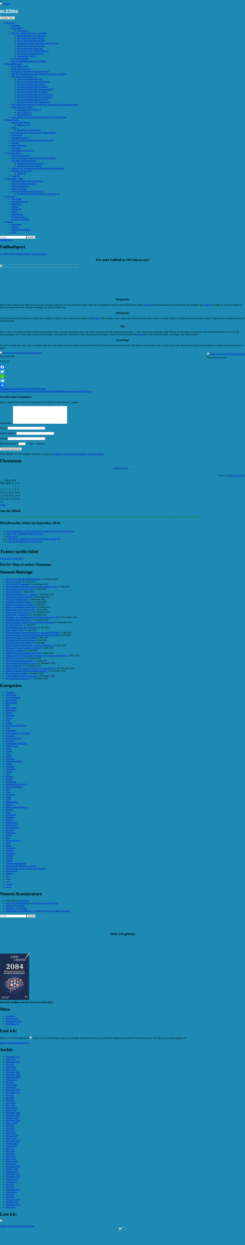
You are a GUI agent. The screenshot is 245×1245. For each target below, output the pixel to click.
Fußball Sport (6, 240)
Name (3, 428)
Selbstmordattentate (20, 186)
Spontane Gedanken (20, 219)
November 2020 (13, 1115)
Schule (9, 835)
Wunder (9, 873)
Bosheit (9, 713)
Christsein (10, 715)
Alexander (10, 908)
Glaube (9, 771)
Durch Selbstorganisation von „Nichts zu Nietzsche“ (29, 645)
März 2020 (10, 1133)
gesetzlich (10, 766)
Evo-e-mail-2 (23, 30)
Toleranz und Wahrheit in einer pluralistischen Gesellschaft (37, 168)
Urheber (9, 858)
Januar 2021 (11, 1110)
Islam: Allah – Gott (14, 178)
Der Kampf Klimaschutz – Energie (21, 594)
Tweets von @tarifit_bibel (11, 558)
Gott (8, 774)
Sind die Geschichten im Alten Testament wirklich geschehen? (39, 74)
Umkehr (9, 855)
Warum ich (16, 209)
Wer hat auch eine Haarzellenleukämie (23, 579)
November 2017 (13, 1176)
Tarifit (14, 212)
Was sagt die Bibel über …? (23, 76)
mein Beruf (16, 199)
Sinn (8, 838)
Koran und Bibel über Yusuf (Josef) (27, 181)
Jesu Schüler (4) (24, 115)
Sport (29, 389)
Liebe (97, 318)
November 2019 (13, 1141)
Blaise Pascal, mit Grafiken (29, 166)
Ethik (13, 127)
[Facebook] (122, 367)
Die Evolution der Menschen (30, 48)
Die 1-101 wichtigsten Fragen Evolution (25, 534)
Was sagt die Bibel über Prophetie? (32, 86)
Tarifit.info (10, 848)
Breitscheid (16, 204)
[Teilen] (122, 385)
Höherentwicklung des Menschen (21, 637)
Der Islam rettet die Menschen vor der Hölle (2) (38, 194)
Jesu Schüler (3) (24, 112)
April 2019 (10, 1156)
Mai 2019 (10, 1153)
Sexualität (15, 148)
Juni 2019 (10, 1151)
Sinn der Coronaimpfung (17, 599)
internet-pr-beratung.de (236, 475)
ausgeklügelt (11, 700)
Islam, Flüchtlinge (14, 787)
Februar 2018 (12, 1171)
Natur (8, 812)
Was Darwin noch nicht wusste (31, 46)
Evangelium (16, 135)
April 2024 (10, 1059)
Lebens (206, 305)
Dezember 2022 (13, 1072)
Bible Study (11, 710)
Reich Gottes (11, 825)
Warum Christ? (12, 120)
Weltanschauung (38, 389)
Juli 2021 (10, 1095)
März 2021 (10, 1105)
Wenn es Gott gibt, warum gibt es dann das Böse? (33, 158)
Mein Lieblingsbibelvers (16, 807)
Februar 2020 (12, 1136)
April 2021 (10, 1102)
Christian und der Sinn (21, 171)
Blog (13, 232)
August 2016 (11, 1192)
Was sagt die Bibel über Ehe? (30, 79)
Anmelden (10, 1016)
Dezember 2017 (13, 1174)
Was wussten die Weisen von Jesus (21, 663)
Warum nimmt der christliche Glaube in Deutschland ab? (31, 668)
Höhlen (9, 779)
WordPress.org (12, 1024)
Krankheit (10, 794)
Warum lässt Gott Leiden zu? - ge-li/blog (24, 911)
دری (8, 881)
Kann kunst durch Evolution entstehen (23, 648)
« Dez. (3, 505)
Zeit (140, 334)
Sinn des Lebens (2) (20, 155)
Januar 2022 (11, 1087)
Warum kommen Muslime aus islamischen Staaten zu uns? (32, 586)
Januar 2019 (11, 1164)
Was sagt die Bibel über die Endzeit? (33, 81)
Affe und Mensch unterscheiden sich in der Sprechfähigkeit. (32, 632)
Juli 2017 (10, 1184)
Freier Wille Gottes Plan (16, 743)
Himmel (9, 776)
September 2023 (13, 1062)
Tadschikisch (17, 214)
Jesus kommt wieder (15, 630)
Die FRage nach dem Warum (19, 643)
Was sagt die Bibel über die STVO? (33, 99)
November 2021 (13, 1092)
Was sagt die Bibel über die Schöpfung (24, 541)
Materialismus (12, 802)
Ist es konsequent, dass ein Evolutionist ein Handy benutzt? (32, 635)
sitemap (14, 227)
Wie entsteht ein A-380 (16, 673)
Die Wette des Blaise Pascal (23, 160)
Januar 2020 (11, 1138)
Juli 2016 (10, 1194)
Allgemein (10, 692)
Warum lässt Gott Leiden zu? (19, 612)
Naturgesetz (11, 815)
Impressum (16, 224)
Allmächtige (11, 695)
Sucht (8, 843)
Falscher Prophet (13, 592)
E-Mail (9, 723)
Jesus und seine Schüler (21, 107)
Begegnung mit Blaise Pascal (30, 163)
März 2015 (10, 1207)
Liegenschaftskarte (19, 201)
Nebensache (12, 389)
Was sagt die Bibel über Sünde (22, 391)
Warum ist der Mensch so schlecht (21, 866)
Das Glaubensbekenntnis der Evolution (28, 61)
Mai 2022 (10, 1082)
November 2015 (13, 1199)
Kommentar (6, 423)
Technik (9, 850)
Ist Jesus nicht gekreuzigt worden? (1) (28, 191)
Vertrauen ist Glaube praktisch (19, 597)
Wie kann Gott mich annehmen (19, 660)
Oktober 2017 (12, 1179)
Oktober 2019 (12, 1143)
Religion (148, 305)
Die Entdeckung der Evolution (30, 38)
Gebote (9, 751)
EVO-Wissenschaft (19, 58)
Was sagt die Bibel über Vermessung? (34, 102)
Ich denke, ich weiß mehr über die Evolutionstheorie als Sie (32, 617)
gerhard (18, 254)
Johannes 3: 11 (23, 125)
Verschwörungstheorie (16, 863)
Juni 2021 (10, 1097)
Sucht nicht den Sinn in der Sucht (21, 640)
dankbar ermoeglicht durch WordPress (17, 1226)
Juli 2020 (10, 1125)
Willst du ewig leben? (15, 658)
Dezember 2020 (13, 1113)
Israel (8, 789)
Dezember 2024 (13, 1056)
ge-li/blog (9, 10)
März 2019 (10, 1159)
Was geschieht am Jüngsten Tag (20, 589)
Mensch (9, 810)
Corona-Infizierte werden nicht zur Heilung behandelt (30, 622)
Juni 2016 (10, 1197)
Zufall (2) (15, 176)
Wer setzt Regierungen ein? (18, 678)
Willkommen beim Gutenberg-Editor (68, 391)
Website (3, 438)
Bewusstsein (11, 702)
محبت (8, 887)
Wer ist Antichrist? (14, 666)
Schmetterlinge (12, 827)
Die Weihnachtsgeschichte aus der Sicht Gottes (32, 140)
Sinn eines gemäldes (15, 650)
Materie (9, 804)
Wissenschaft (11, 871)
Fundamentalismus (19, 138)
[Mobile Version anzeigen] (122, 1229)
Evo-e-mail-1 (17, 28)
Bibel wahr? (11, 707)
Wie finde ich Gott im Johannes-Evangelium (25, 868)
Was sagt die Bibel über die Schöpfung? (35, 97)
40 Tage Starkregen (14, 625)
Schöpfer (10, 830)
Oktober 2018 (12, 1169)
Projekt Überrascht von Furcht (19, 604)
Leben (8, 797)
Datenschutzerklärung (21, 229)
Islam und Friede (18, 189)
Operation (10, 817)
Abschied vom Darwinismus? (30, 53)
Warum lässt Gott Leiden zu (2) (20, 609)
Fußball (3, 389)
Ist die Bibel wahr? (14, 64)
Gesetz (9, 764)
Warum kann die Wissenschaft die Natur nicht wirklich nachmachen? (36, 655)
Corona (9, 718)
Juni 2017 (10, 1187)
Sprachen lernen (13, 840)
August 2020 (11, 1123)
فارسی (9, 884)
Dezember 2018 (13, 1166)
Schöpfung (10, 833)
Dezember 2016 (13, 1189)
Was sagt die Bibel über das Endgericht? (35, 94)
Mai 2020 (10, 1130)
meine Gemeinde (19, 145)
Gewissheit (11, 769)
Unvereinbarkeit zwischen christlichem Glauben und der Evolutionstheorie (44, 104)
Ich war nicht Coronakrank (18, 584)
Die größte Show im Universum (31, 35)
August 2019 (11, 1146)
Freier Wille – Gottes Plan (17, 614)
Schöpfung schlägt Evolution (19, 602)
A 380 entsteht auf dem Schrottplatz (22, 676)
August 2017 (11, 1182)
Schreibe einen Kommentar (35, 254)
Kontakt (9, 222)
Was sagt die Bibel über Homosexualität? (35, 89)
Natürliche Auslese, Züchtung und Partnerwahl (38, 43)
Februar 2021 (12, 1108)
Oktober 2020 (12, 1118)
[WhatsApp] (122, 376)
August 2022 (11, 1079)
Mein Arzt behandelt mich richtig (20, 607)
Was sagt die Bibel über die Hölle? (32, 92)
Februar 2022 (12, 1085)
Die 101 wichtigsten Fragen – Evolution (29, 33)
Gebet (8, 748)
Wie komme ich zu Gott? (22, 150)
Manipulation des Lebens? (29, 130)
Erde (8, 728)
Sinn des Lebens (13, 153)
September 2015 (13, 1204)
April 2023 (10, 1067)
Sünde (8, 845)
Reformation (11, 822)
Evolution (10, 23)
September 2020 (13, 1120)
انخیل (8, 879)
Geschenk (10, 759)
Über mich (10, 196)
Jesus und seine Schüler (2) (29, 109)
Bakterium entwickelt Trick (18, 620)
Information (11, 781)
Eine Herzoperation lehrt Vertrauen (21, 627)
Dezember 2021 (13, 1090)
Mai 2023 (10, 1064)
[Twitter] (122, 371)
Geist (8, 753)
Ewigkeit (10, 741)
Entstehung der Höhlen (16, 725)
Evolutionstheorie (13, 738)
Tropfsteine (11, 853)
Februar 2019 (12, 1161)
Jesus (8, 792)
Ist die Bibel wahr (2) (20, 69)
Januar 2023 (11, 1069)
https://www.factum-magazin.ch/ (14, 1043)
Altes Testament (13, 697)
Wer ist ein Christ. (14, 581)
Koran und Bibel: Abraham (23, 183)
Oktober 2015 (12, 1202)
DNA (8, 720)
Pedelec (14, 206)
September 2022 (13, 1077)
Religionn (22, 389)
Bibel (8, 705)
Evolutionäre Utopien (26, 56)
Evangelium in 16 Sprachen (18, 733)
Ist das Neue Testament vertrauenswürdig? (30, 71)
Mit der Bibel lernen (20, 122)
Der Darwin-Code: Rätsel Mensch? (33, 51)
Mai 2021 (10, 1100)
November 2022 (13, 1074)
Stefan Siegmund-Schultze (17, 903)
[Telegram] (122, 380)
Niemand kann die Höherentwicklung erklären (26, 671)
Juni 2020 (10, 1128)
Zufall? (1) (22, 173)
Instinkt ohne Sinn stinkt (16, 784)
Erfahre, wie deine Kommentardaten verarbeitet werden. (79, 454)
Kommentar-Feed (13, 1021)
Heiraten (15, 143)
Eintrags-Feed (12, 1018)
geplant (9, 756)
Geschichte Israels (14, 761)
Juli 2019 (10, 1148)
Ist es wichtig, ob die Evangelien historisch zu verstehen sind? (38, 117)
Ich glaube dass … (19, 217)
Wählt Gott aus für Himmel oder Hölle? (23, 653)
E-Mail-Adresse (8, 433)
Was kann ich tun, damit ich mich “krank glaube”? (33, 132)
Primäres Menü (7, 18)
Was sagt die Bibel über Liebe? (31, 84)
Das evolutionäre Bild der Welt (31, 41)
